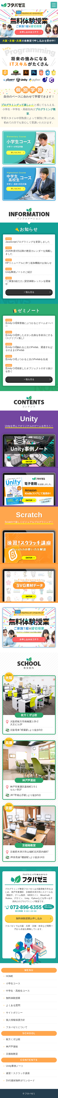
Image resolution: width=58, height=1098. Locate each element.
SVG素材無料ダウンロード (20, 1080)
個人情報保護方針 (15, 1020)
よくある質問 (13, 1005)
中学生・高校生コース (18, 990)
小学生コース (13, 983)
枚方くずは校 (13, 1039)
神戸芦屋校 (12, 1046)
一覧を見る (29, 292)
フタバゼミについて (16, 1027)
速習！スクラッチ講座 (18, 1073)
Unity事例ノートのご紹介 (18, 272)
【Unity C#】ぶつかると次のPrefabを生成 (26, 359)
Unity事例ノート (14, 1066)
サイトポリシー (14, 1012)
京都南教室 (12, 1053)
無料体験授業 (13, 998)
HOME (9, 976)
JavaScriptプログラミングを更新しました (27, 242)
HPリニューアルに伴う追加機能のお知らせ (28, 263)
